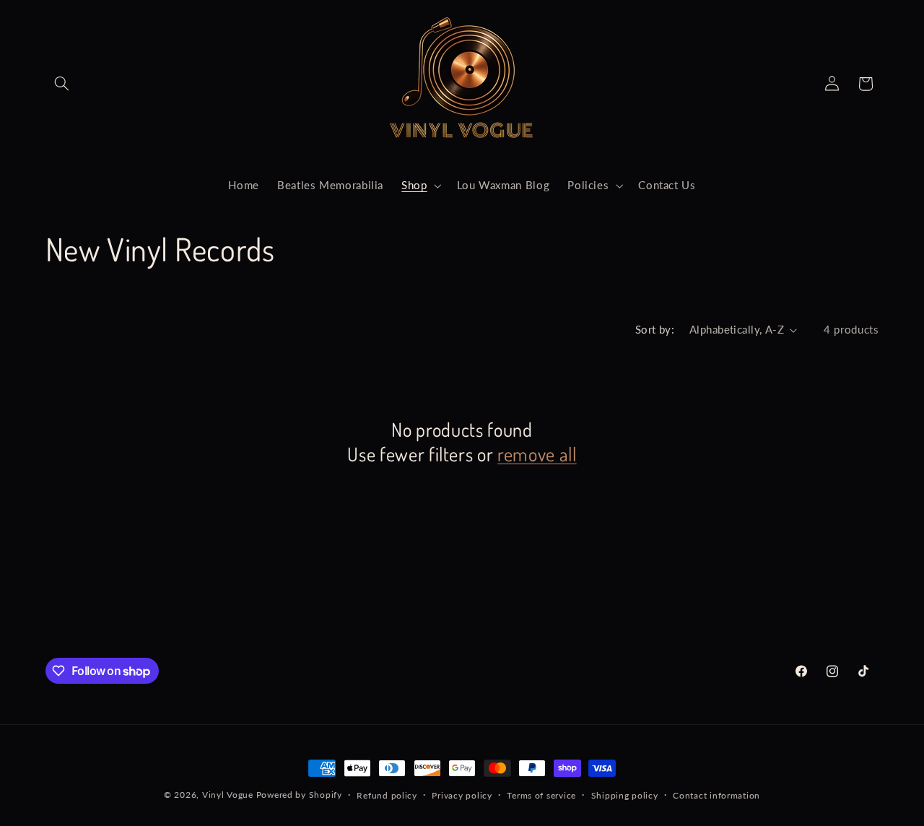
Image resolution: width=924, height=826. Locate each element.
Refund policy (387, 795)
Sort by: (654, 329)
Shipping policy (624, 795)
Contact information (716, 795)
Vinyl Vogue (227, 794)
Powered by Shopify (299, 794)
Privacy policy (462, 795)
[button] (62, 83)
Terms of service (541, 795)
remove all (537, 454)
